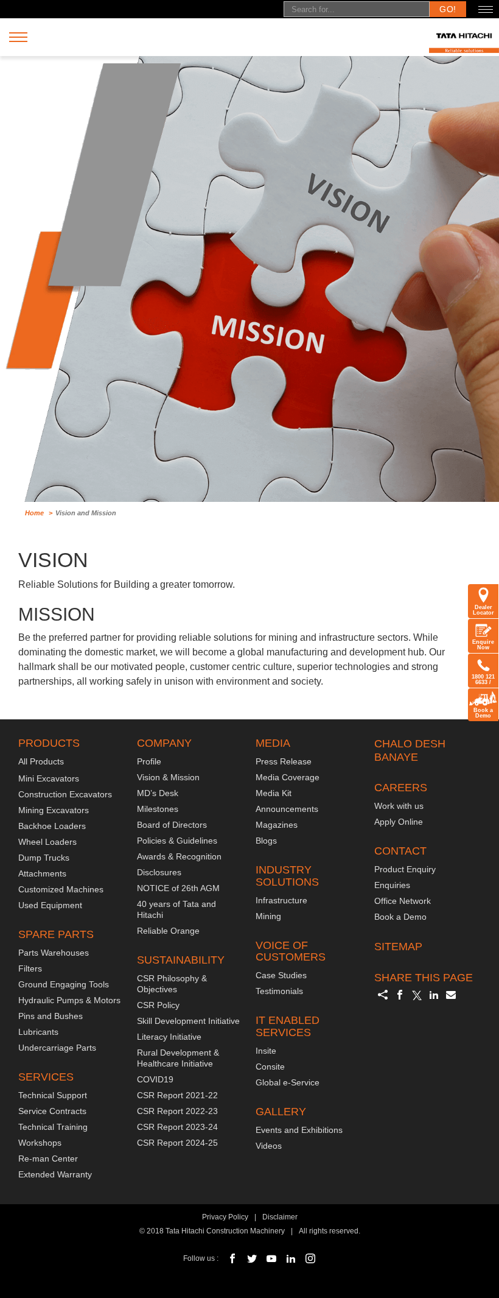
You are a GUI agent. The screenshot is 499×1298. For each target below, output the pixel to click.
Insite (266, 1051)
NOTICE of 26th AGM (178, 888)
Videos (269, 1146)
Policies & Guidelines (177, 840)
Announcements (287, 809)
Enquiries (392, 885)
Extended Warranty (55, 1174)
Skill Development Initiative (188, 1021)
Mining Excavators (53, 810)
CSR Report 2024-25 (177, 1143)
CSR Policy (158, 1005)
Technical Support (52, 1095)
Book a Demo (483, 713)
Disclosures (159, 872)
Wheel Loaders (47, 842)
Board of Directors (172, 825)
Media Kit (273, 793)
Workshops (39, 1143)
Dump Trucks (43, 857)
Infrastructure (281, 900)
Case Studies (281, 975)
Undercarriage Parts (57, 1048)
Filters (30, 968)
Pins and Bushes (50, 1016)
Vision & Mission (168, 777)
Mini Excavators (48, 778)
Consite (270, 1066)
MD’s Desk (157, 793)
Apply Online (398, 822)
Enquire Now (483, 645)
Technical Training (53, 1127)
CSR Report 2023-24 (177, 1127)
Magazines (277, 825)
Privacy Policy (225, 1217)
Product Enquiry (405, 869)
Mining (268, 916)
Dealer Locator (483, 610)
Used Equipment (50, 905)
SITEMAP (398, 946)
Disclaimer (280, 1217)
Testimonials (279, 991)
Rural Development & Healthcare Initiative (178, 1058)
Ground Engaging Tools (63, 984)
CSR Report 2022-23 (177, 1111)
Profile (149, 761)
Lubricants (38, 1032)
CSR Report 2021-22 (177, 1095)
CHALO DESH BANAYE (409, 750)
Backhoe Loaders (52, 826)
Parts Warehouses (53, 953)
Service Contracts (52, 1111)
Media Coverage (287, 777)
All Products (41, 761)
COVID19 (155, 1079)
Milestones (157, 809)
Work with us (399, 806)
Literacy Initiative (169, 1037)
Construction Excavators (65, 794)
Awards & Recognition (179, 856)
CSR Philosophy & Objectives (172, 983)
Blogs (266, 840)
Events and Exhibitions (299, 1130)
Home (34, 513)
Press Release (284, 761)
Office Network (402, 901)
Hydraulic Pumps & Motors (69, 1000)
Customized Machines (60, 889)
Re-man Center (48, 1158)
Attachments (42, 873)
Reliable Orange (168, 931)
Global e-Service (287, 1082)
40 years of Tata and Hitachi (176, 909)
